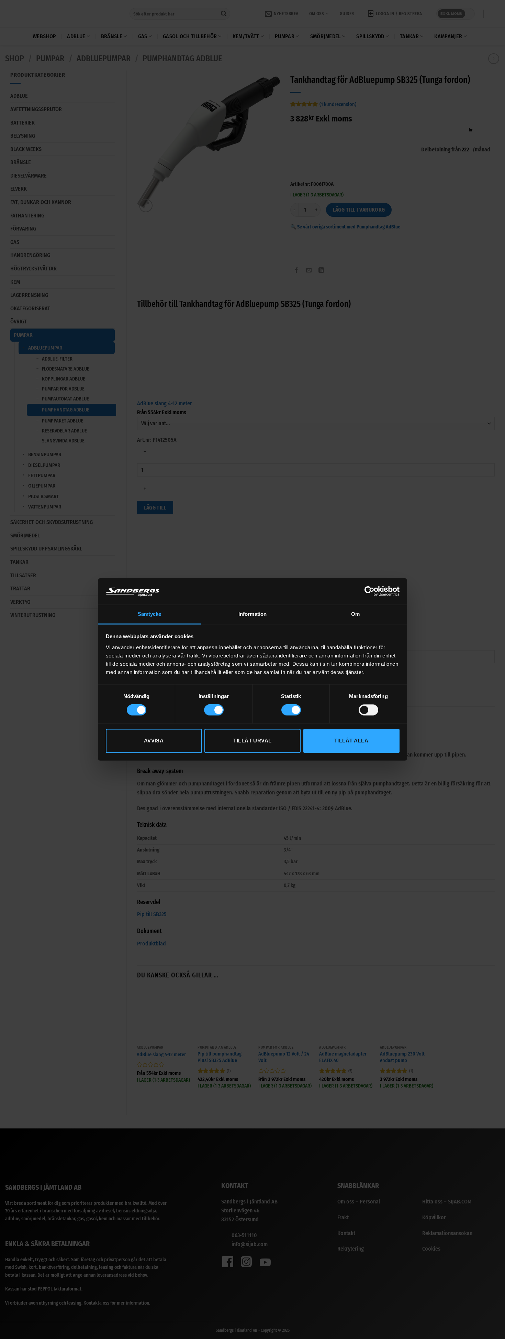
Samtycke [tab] (149, 614)
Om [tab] (355, 614)
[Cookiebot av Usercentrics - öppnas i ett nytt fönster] (369, 591)
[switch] (214, 710)
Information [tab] (252, 614)
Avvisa (154, 740)
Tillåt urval (252, 740)
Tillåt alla (351, 740)
